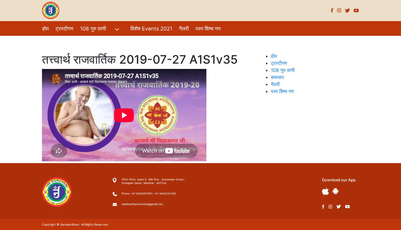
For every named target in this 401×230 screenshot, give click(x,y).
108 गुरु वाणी (93, 29)
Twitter (347, 10)
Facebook (332, 10)
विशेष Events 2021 (151, 29)
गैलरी (184, 29)
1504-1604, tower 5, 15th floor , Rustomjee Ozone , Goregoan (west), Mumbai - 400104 (153, 181)
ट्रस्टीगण (64, 29)
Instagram (339, 10)
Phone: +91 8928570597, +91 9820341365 (149, 193)
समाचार (277, 77)
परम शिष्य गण (208, 29)
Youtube (356, 10)
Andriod (335, 191)
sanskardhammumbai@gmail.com (142, 204)
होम (45, 29)
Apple (325, 191)
